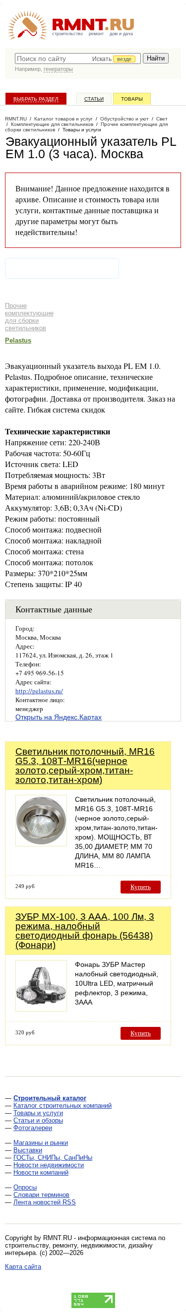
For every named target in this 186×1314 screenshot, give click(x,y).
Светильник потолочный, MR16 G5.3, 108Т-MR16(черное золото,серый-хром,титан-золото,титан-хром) (85, 765)
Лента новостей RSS (44, 1202)
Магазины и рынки (40, 1142)
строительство (67, 33)
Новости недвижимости (48, 1165)
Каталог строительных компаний (62, 1105)
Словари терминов (41, 1194)
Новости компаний (40, 1172)
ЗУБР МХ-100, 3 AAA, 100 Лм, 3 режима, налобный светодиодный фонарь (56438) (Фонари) (84, 930)
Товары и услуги (38, 1113)
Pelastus (18, 340)
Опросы (25, 1187)
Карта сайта (23, 1266)
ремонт (96, 33)
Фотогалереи (32, 1128)
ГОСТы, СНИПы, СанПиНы (52, 1157)
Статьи (94, 99)
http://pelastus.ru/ (39, 690)
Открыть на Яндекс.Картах (58, 717)
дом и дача (121, 33)
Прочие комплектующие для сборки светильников (29, 317)
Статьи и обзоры (38, 1120)
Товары (132, 99)
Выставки (27, 1150)
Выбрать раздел (36, 99)
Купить (140, 887)
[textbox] (78, 58)
